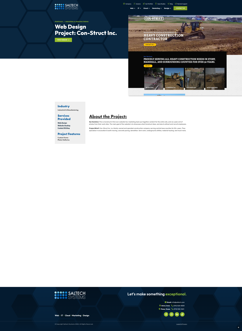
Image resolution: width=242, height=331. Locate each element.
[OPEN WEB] (134, 8)
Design (86, 315)
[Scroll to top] (238, 327)
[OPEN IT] (140, 8)
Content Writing (64, 128)
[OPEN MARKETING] (161, 8)
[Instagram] (171, 314)
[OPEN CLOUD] (149, 8)
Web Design (62, 123)
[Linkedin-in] (177, 314)
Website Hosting (64, 125)
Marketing (76, 315)
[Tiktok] (182, 314)
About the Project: (108, 116)
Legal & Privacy (181, 324)
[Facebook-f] (166, 314)
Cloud (67, 315)
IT (62, 315)
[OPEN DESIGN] (170, 8)
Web (57, 315)
